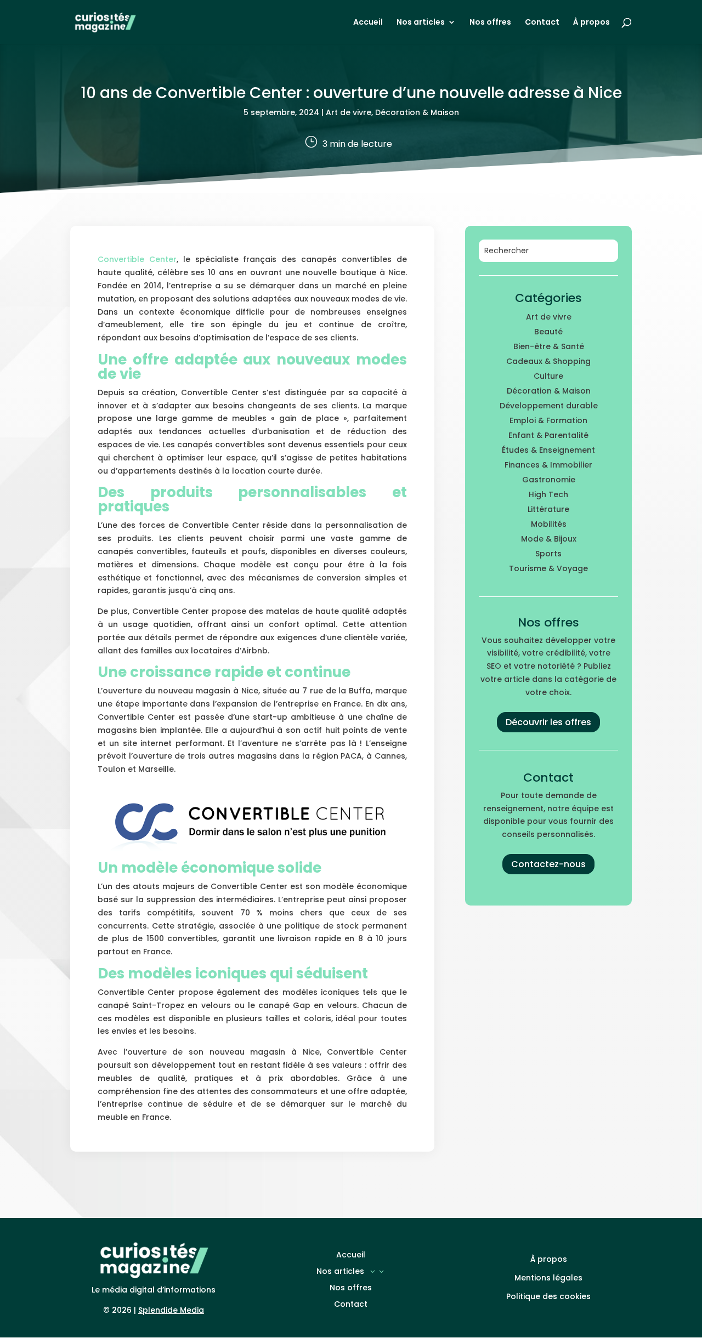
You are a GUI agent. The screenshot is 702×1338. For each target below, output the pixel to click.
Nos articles (421, 22)
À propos (591, 22)
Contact (542, 22)
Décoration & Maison (417, 112)
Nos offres (490, 22)
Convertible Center (137, 259)
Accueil (368, 22)
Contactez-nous (548, 864)
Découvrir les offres (548, 722)
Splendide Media (171, 1310)
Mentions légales (548, 1277)
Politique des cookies (548, 1296)
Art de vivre (348, 112)
